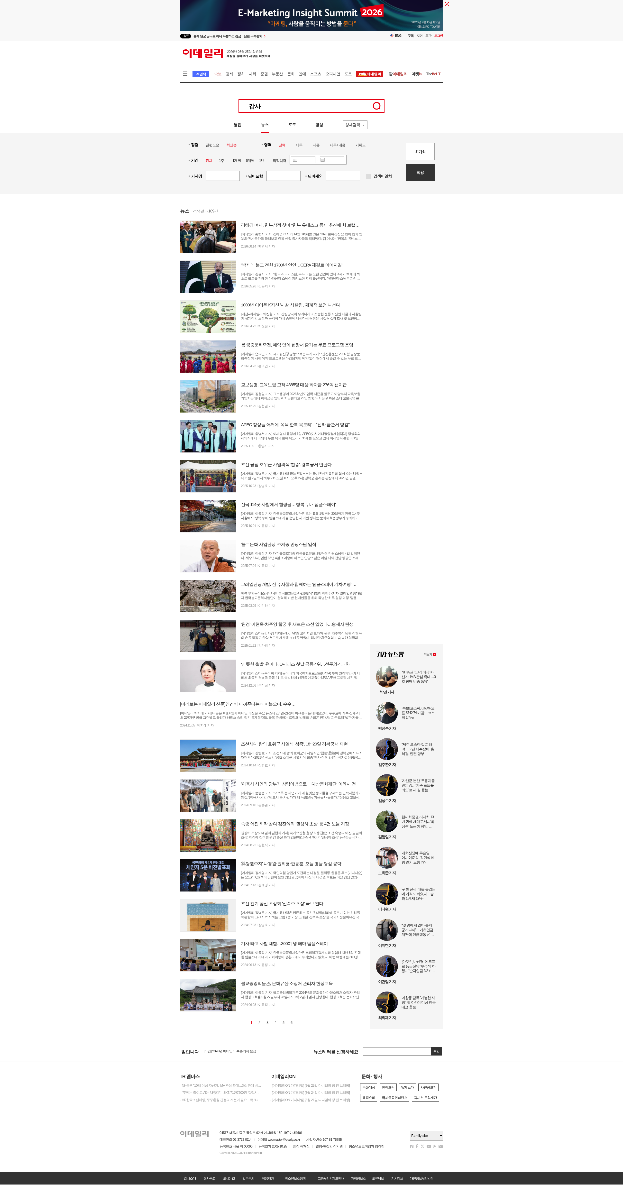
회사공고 (209, 1178)
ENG (398, 35)
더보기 (428, 654)
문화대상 (368, 1087)
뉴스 (265, 124)
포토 (348, 74)
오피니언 (332, 74)
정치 (241, 74)
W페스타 (407, 1087)
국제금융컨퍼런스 (394, 1098)
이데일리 (227, 53)
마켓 (417, 74)
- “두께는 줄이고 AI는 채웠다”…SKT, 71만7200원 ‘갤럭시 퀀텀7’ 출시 (221, 1092)
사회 (252, 74)
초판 (428, 35)
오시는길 (229, 1178)
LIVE (186, 36)
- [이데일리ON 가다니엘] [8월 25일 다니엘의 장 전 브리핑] (310, 1085)
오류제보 (378, 1178)
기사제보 (397, 1178)
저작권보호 (358, 1178)
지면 (419, 35)
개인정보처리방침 (421, 1178)
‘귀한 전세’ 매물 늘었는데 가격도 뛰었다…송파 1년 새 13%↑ (418, 893)
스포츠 (315, 74)
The (433, 74)
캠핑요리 (368, 1098)
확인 (436, 1051)
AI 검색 (201, 74)
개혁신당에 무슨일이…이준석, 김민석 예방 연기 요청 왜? (418, 857)
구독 (411, 35)
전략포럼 (388, 1087)
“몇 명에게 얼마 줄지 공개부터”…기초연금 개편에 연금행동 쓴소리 (418, 930)
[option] (271, 36)
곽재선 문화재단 (425, 1098)
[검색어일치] (368, 176)
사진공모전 (428, 1087)
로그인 (438, 35)
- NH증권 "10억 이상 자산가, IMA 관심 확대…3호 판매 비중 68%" (221, 1085)
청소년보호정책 (295, 1178)
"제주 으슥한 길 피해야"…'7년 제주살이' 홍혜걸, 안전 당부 (418, 749)
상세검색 (352, 125)
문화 (290, 74)
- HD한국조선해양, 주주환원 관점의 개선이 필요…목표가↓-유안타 (221, 1100)
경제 (229, 74)
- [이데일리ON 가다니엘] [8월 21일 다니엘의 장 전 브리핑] (310, 1100)
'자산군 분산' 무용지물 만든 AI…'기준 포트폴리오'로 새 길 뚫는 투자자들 (419, 785)
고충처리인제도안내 (331, 1178)
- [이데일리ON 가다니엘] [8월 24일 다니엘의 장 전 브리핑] (310, 1092)
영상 (319, 124)
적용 (420, 172)
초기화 (420, 152)
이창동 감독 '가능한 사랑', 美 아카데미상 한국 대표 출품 (419, 1002)
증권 (264, 74)
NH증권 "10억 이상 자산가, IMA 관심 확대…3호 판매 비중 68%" (419, 676)
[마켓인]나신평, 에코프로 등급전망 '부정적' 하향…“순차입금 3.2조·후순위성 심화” (419, 966)
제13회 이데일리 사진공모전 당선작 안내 (232, 1051)
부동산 (277, 74)
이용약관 (268, 1178)
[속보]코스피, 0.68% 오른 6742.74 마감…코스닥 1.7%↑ (418, 712)
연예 (302, 74)
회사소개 (190, 1178)
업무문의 (248, 1178)
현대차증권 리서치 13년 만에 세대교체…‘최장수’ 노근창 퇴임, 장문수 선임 (419, 821)
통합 (237, 124)
